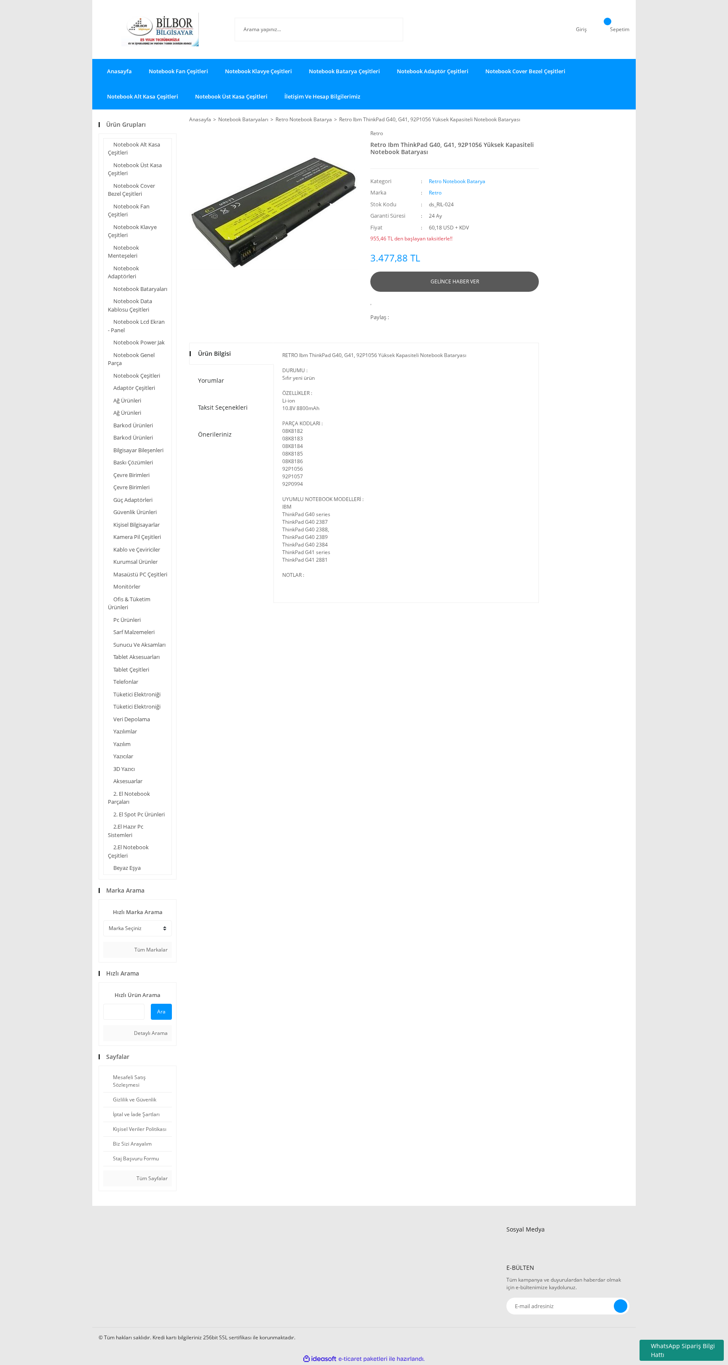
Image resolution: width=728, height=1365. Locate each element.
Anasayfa (119, 71)
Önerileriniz (215, 434)
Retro (376, 133)
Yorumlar (211, 380)
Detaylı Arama (150, 1033)
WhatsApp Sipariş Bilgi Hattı (683, 1350)
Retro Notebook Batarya (457, 181)
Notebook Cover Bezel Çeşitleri (525, 71)
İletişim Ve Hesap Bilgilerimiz (322, 96)
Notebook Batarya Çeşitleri (344, 71)
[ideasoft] (320, 1359)
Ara (161, 1011)
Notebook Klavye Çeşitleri (258, 71)
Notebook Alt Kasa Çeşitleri (142, 96)
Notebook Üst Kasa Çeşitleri (231, 96)
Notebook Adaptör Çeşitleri (432, 71)
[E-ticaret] (363, 1359)
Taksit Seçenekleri (223, 407)
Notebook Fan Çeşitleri (178, 71)
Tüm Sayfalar (151, 1178)
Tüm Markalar (150, 949)
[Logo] (160, 29)
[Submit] (620, 1306)
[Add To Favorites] (373, 301)
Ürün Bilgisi (214, 353)
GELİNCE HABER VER (455, 281)
